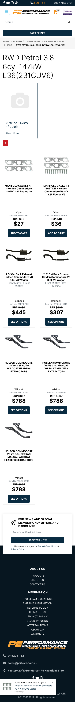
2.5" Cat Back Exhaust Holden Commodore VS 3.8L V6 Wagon (19, 277)
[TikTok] (16, 2)
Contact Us (38, 584)
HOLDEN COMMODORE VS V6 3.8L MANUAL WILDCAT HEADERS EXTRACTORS (56, 367)
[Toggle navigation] (6, 12)
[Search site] (69, 22)
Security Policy (37, 620)
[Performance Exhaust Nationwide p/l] (31, 11)
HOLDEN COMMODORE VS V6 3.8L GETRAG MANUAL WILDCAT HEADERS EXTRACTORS (18, 455)
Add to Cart (18, 233)
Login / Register (63, 3)
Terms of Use (37, 612)
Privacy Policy (17, 549)
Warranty (37, 633)
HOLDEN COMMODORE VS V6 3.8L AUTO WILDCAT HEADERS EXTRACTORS (19, 367)
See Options (19, 321)
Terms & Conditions (47, 546)
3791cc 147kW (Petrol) (17, 125)
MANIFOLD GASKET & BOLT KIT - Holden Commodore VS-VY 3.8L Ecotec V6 (56, 190)
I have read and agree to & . (35, 547)
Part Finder (37, 33)
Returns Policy (37, 607)
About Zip (37, 629)
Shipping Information (37, 603)
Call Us (40, 3)
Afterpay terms (37, 625)
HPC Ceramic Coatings (37, 598)
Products (37, 575)
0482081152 (16, 655)
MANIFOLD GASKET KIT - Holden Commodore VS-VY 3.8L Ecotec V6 (19, 188)
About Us (37, 579)
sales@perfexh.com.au (22, 663)
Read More (12, 133)
